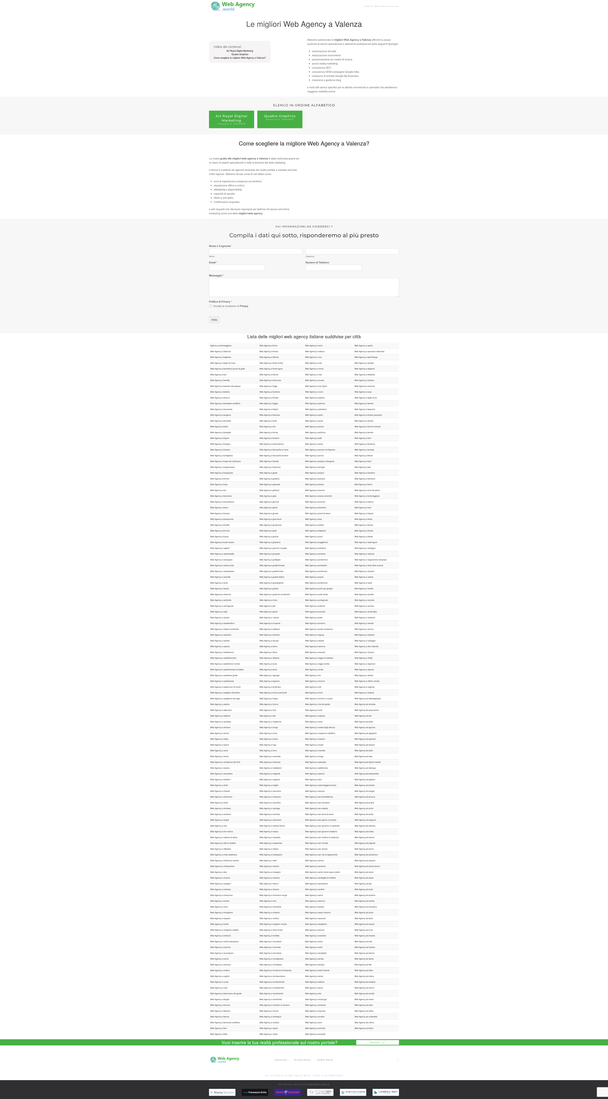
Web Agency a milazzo (269, 889)
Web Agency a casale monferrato (224, 629)
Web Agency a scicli (313, 947)
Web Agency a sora (313, 1022)
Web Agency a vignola (364, 669)
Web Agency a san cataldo (316, 808)
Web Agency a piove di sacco (317, 513)
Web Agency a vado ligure (366, 542)
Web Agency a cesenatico (221, 773)
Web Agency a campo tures (222, 565)
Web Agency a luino (268, 750)
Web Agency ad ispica (364, 958)
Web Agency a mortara (269, 1022)
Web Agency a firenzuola (270, 380)
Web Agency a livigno (269, 698)
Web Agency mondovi (364, 1028)
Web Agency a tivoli (363, 461)
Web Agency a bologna (220, 444)
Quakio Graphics (239, 54)
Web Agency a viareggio (365, 640)
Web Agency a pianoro (315, 490)
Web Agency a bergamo (220, 415)
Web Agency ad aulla (364, 889)
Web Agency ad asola (364, 872)
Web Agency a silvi (313, 993)
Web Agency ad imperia (365, 947)
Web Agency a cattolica (220, 715)
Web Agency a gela (268, 496)
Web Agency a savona (314, 929)
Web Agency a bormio (219, 478)
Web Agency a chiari (219, 785)
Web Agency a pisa (313, 519)
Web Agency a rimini (314, 692)
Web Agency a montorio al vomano (275, 1005)
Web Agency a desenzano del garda (226, 993)
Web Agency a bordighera (221, 455)
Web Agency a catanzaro (221, 710)
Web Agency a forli (268, 426)
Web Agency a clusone (220, 877)
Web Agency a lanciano (270, 634)
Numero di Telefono (317, 262)
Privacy (244, 306)
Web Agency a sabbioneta (316, 767)
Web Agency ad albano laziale (368, 762)
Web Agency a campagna (221, 559)
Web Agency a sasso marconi (318, 912)
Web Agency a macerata (270, 756)
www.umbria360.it (390, 1092)
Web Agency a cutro (219, 987)
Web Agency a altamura (220, 351)
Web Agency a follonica (270, 415)
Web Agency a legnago (270, 675)
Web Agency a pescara (315, 478)
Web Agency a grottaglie (270, 559)
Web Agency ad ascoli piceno (367, 866)
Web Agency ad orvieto (364, 993)
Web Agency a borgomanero (222, 467)
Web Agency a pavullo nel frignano (320, 449)
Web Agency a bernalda (220, 420)
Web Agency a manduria (270, 796)
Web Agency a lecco (268, 669)
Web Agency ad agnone (365, 727)
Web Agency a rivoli (313, 710)
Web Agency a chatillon (220, 779)
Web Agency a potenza (315, 605)
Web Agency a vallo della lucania (369, 565)
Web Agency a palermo (315, 403)
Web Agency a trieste (364, 536)
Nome (211, 256)
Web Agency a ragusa (314, 634)
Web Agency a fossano (269, 438)
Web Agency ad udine (364, 1010)
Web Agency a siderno (315, 981)
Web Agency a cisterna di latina (223, 837)
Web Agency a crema (219, 958)
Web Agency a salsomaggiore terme (320, 785)
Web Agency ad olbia (364, 970)
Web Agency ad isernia (364, 953)
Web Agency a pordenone (316, 582)
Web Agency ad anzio (364, 808)
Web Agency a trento (363, 519)
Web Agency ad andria (364, 802)
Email (213, 262)
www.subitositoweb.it (359, 1092)
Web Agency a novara (314, 380)
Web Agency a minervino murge (273, 895)
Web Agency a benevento (221, 409)
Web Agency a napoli (269, 1028)
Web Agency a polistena (315, 548)
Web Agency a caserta (220, 640)
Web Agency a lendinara (270, 686)
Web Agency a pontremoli (316, 571)
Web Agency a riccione (315, 681)
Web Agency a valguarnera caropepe (371, 559)
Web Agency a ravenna (315, 646)
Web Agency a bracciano (221, 496)
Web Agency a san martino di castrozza (322, 837)
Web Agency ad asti (363, 883)
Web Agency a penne (314, 455)
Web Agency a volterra (364, 692)
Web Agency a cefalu (219, 738)
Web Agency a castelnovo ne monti (225, 686)
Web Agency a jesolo (269, 611)
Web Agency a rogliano (315, 715)
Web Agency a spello (364, 345)
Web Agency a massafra (270, 837)
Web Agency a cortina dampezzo (224, 941)
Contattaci (281, 1060)
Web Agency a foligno (269, 409)
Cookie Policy (325, 1060)
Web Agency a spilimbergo (366, 357)
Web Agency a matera (269, 848)
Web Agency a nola (313, 363)
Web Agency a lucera (269, 738)
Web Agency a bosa (219, 484)
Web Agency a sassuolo (315, 918)
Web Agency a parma (314, 426)
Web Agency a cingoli (219, 819)
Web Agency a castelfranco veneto (225, 663)
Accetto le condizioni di (230, 306)
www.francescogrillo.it (261, 1092)
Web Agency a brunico (220, 530)
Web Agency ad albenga (365, 767)
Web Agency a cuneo (219, 981)
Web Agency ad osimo (364, 999)
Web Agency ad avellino (365, 895)
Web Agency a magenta (270, 773)
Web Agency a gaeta (268, 472)
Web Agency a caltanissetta (222, 553)
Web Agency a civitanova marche (224, 860)
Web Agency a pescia (314, 484)
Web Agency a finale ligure (271, 368)
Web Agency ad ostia (364, 1005)
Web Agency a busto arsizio (222, 542)
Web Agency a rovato (314, 744)
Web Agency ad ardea (364, 831)
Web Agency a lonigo (269, 727)
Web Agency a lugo (268, 744)
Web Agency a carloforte (220, 600)
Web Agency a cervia (219, 756)
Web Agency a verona (364, 629)
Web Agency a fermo (268, 345)
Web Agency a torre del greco (367, 490)
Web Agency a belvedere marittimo (225, 403)
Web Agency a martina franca (272, 825)
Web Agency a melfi (268, 860)
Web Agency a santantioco (316, 883)
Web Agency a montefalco (271, 964)
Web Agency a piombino (315, 507)
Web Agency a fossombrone (272, 444)
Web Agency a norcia (314, 368)
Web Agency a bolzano (220, 449)
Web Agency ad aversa (364, 900)
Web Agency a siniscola (315, 1005)
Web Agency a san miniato (316, 843)
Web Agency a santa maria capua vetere (322, 872)
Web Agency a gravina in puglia (273, 548)
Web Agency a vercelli (364, 623)
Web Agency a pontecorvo (316, 559)
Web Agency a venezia (364, 600)
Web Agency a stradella (365, 374)
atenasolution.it (225, 1092)
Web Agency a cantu (219, 582)
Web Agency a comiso (219, 900)
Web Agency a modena (270, 912)
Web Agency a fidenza (269, 357)
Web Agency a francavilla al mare (274, 449)
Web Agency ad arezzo (364, 837)
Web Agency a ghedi (268, 507)
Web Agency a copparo (220, 918)
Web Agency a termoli (364, 432)
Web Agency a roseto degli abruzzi (320, 727)
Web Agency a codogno (220, 883)
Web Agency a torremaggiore (367, 496)
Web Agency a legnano (270, 681)
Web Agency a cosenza (220, 947)
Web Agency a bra (218, 490)
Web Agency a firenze (269, 374)
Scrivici (375, 1042)
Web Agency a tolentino (365, 472)
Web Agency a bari (218, 374)
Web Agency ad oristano (365, 981)
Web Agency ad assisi (364, 877)
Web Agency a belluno (220, 397)
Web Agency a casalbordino (222, 623)
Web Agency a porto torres (316, 594)
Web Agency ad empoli (364, 924)
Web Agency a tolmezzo (365, 478)
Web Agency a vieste (364, 657)
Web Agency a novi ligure (316, 386)
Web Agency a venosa (364, 605)
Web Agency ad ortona (364, 987)
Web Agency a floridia (269, 397)
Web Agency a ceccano (220, 727)
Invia (214, 319)
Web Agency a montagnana (271, 958)
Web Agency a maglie (269, 785)
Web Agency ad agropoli (365, 738)
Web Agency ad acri (363, 715)
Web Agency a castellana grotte (224, 675)
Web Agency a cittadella (220, 848)
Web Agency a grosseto (270, 553)
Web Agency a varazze (364, 571)
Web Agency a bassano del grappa (225, 386)
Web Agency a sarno (314, 895)
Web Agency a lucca (268, 733)
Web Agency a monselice (270, 953)
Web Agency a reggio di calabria (319, 657)
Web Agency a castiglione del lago (225, 698)
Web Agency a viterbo (364, 675)
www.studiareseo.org (326, 1092)
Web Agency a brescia (220, 513)
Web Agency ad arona (364, 848)
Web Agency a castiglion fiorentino (225, 692)
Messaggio (216, 275)
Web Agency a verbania (365, 617)
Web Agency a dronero (220, 1005)
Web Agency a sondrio (315, 1016)
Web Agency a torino (363, 484)
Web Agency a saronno (315, 900)
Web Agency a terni (363, 438)
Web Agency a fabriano (220, 1010)
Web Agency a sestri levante (317, 970)
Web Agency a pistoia (314, 525)
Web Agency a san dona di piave (319, 814)
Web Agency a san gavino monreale (320, 819)
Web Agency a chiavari (220, 791)
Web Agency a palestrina (316, 409)
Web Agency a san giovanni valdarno (321, 831)
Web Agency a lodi (268, 715)
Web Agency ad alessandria (367, 773)
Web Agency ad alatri (364, 750)
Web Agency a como (219, 906)
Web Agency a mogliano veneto (273, 924)
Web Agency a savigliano (316, 924)
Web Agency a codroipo (220, 889)
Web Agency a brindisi (220, 525)
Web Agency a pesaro (314, 472)
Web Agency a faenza (219, 1016)
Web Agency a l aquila (269, 617)
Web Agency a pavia (314, 444)
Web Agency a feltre (219, 1034)
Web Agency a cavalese (220, 721)
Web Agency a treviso (364, 525)
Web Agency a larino (268, 646)
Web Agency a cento (219, 750)
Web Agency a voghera (365, 686)
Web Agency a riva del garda (317, 704)
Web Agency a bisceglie (220, 432)
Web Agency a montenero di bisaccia (275, 970)
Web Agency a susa (363, 391)
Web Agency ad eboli (364, 918)
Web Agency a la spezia (270, 623)
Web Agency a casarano (220, 634)
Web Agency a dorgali (219, 999)
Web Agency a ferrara (269, 351)
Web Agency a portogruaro (316, 600)
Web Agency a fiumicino (270, 391)
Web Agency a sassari (314, 906)
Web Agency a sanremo (315, 866)
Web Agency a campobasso (222, 571)
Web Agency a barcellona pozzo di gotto (227, 368)
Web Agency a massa (269, 831)
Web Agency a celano (219, 744)
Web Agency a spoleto (364, 363)
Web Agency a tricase (364, 530)
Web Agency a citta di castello (223, 843)
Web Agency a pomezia (315, 553)
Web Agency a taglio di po (366, 397)
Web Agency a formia (269, 432)
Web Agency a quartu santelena (319, 629)
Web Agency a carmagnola (222, 605)
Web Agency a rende (314, 669)
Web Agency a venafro (364, 594)
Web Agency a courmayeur (222, 953)
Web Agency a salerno (315, 773)
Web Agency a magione (270, 779)
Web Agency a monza (269, 1010)
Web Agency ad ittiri (363, 964)
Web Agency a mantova (270, 814)
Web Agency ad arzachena (366, 854)
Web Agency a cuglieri (220, 976)
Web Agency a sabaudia (315, 762)
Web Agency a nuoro (314, 391)
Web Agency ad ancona (365, 796)
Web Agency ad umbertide (366, 1016)
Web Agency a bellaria (220, 391)
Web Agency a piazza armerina (318, 496)
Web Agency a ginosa (269, 513)
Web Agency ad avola (364, 912)
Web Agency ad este (363, 941)
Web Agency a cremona (220, 964)
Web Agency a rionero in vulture (319, 698)
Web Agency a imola (268, 600)
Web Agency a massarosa (271, 843)
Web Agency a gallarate (270, 484)
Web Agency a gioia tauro (271, 519)
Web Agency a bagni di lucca (222, 363)
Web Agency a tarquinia (365, 409)
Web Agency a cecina (219, 733)
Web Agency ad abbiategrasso (368, 698)
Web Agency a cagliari (220, 548)
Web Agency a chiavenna (221, 796)
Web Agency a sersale (314, 964)
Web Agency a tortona (364, 501)
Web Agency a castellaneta (222, 681)
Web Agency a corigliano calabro (224, 929)
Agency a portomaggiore (220, 345)
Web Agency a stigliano (365, 368)
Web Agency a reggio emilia (317, 663)
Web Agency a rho (313, 675)
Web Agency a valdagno (365, 548)
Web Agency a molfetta (269, 935)
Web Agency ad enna (364, 929)
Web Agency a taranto (364, 403)
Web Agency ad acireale (365, 704)
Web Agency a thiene (364, 455)
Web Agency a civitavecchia (222, 866)
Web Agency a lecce (268, 663)
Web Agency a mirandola (270, 906)
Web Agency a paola (314, 420)
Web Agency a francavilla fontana (274, 455)
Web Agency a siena (314, 987)
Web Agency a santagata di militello (320, 877)
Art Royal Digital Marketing (239, 50)
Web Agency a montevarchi (271, 993)
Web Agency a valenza (364, 553)
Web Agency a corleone (220, 935)
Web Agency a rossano (315, 738)
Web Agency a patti (313, 438)
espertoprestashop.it (294, 1092)
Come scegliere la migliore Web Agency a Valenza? (240, 57)
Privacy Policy (302, 1060)
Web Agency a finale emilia (271, 363)
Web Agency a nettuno (315, 351)
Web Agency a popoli (314, 576)
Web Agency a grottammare (271, 571)
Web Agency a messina (270, 877)
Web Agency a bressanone (222, 519)
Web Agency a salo (313, 779)
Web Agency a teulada (364, 449)
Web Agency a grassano (270, 542)
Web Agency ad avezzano (366, 906)
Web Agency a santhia (314, 889)
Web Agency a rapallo (314, 640)
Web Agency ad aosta (364, 814)
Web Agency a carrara (219, 617)
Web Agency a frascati (269, 461)
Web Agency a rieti (313, 686)
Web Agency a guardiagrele (272, 582)
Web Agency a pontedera (316, 565)
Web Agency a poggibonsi (316, 542)
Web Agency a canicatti (220, 576)
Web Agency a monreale (270, 947)
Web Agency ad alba (363, 756)
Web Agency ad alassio (365, 744)
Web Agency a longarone (270, 721)
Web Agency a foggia (269, 403)
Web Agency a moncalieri (271, 941)
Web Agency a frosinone (270, 467)
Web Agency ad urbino (364, 1022)
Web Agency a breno (219, 507)
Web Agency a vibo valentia (366, 646)
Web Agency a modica (269, 918)
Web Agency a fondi (268, 420)
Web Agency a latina (268, 652)
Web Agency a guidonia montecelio (275, 594)
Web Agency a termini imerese (368, 426)
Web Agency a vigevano (365, 663)
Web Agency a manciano (270, 791)
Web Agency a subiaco (364, 380)
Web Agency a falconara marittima (225, 1022)
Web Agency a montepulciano (272, 976)
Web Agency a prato (314, 617)
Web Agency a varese (364, 576)
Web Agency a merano (269, 866)
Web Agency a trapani (364, 513)
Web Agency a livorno (269, 704)
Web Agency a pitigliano (315, 530)
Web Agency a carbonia (220, 594)
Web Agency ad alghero (365, 779)
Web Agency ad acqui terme (367, 710)
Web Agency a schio (314, 941)
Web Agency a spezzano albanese (369, 351)
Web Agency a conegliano (221, 912)
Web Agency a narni (314, 345)
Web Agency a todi (363, 467)
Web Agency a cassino (220, 646)
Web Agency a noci (313, 357)
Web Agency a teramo (364, 420)
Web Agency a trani (363, 507)
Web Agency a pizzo (314, 536)
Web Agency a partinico (315, 432)
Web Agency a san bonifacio (317, 802)
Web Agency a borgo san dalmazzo (225, 461)
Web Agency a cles (218, 872)
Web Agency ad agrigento (366, 733)
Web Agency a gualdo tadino (272, 576)
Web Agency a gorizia (269, 536)
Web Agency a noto (313, 374)
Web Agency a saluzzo (315, 791)
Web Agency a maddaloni (271, 767)
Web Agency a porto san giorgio (319, 588)
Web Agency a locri (268, 710)
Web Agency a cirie (218, 825)
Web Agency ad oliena (364, 976)
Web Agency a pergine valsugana (319, 461)
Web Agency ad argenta (365, 843)
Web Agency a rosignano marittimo (320, 733)
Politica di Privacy (220, 301)
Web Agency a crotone (220, 970)
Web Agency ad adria (364, 721)
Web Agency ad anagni (365, 791)
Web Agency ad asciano (365, 860)
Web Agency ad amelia (364, 785)
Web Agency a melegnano (271, 854)
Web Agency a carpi (219, 611)
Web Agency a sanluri (314, 860)
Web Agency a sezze (314, 976)
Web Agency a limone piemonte (273, 692)
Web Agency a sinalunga (316, 999)
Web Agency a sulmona (365, 386)
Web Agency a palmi (314, 415)
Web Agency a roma (314, 721)
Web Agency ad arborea (365, 825)
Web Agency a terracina (365, 444)
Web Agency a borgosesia (221, 472)
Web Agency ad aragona (365, 819)
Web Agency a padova (315, 397)
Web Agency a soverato (315, 1034)
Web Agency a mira (268, 900)
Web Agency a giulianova (271, 525)
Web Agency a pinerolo (315, 501)
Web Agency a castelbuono (222, 652)
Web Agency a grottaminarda (272, 565)
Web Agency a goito (268, 530)
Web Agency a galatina (269, 478)
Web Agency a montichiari (271, 999)
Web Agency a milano (269, 883)
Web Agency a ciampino (220, 814)
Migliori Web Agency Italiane (381, 6)
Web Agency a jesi (268, 605)
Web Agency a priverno (315, 623)
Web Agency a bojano (219, 438)
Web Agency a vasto (363, 582)
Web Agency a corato (219, 924)
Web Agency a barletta (220, 380)
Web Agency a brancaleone (222, 501)
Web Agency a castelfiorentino (223, 657)
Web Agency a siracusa (315, 1010)
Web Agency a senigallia (315, 953)
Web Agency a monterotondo (272, 981)
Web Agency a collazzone (221, 895)
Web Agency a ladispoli (270, 629)
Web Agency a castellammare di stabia (227, 669)
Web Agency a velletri (364, 588)
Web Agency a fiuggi (268, 386)
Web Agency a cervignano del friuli (225, 762)
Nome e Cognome (220, 246)
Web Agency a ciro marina (221, 831)
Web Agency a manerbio (270, 802)
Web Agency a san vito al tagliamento (321, 854)
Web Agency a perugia (315, 467)
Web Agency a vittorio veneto (367, 681)
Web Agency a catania (220, 704)
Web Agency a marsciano (271, 819)
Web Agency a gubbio (269, 588)
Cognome (310, 256)
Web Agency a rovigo (314, 756)
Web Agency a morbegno (270, 1016)
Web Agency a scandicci (315, 935)
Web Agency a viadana (364, 634)
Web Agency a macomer (270, 762)
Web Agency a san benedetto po (319, 796)
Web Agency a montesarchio (272, 987)
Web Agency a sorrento (315, 1028)
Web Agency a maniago (270, 808)
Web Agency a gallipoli (269, 490)
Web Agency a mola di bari (271, 929)
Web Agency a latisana (269, 657)
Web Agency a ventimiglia (366, 611)
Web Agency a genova (269, 501)
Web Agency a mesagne (270, 872)
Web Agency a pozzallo (315, 611)
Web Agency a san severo (316, 848)
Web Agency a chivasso (220, 808)
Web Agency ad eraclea (365, 935)
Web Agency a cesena (220, 767)
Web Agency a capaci (219, 588)
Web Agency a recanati (315, 652)
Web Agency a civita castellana (223, 854)
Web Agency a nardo (269, 1034)
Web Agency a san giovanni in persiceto (322, 825)
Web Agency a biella (219, 426)
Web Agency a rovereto (315, 750)
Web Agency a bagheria (220, 357)
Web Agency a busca (219, 536)
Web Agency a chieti (219, 802)
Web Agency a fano (218, 1028)
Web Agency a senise (314, 958)
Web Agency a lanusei (269, 640)
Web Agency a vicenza (364, 652)
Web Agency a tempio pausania (368, 415)
